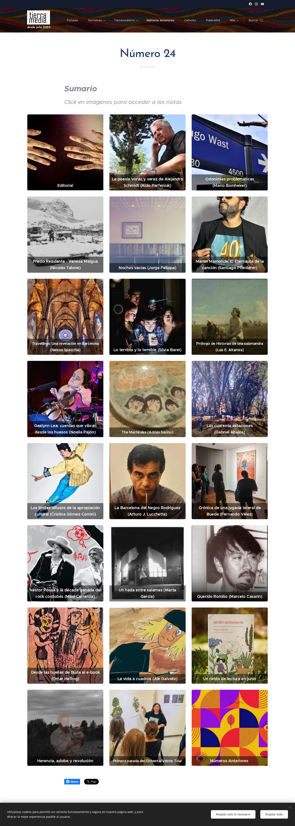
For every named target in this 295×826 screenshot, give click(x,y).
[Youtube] (262, 4)
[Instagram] (256, 4)
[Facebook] (250, 4)
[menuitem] (74, 20)
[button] (256, 20)
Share (74, 781)
